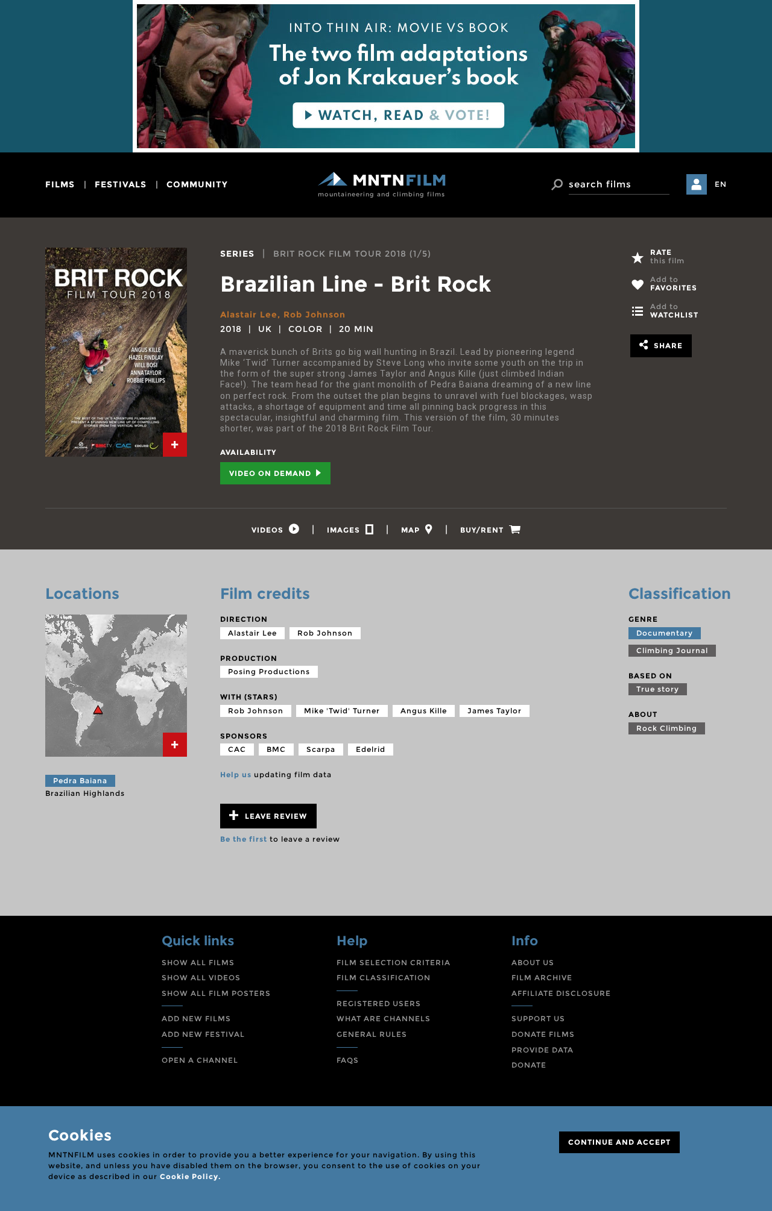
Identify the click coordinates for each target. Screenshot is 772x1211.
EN (721, 184)
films (60, 184)
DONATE (528, 1064)
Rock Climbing (666, 728)
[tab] (175, 445)
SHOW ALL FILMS (198, 962)
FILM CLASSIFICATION (384, 977)
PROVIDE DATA (542, 1049)
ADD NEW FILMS (196, 1018)
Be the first (243, 838)
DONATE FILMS (543, 1034)
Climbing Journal (672, 650)
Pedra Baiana (80, 780)
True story (657, 688)
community (197, 184)
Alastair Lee (248, 314)
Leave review (274, 816)
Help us (236, 774)
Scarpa (320, 749)
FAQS (348, 1060)
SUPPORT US (538, 1018)
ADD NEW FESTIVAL (203, 1034)
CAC (237, 749)
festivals (121, 184)
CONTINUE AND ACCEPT (619, 1142)
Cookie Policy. (190, 1176)
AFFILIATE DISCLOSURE (561, 993)
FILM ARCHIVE (541, 977)
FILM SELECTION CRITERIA (394, 962)
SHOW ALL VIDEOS (201, 977)
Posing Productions (269, 671)
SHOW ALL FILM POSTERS (216, 993)
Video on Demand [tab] (271, 473)
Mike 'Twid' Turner (342, 710)
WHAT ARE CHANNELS (384, 1018)
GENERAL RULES (372, 1034)
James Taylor (494, 710)
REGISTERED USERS (379, 1003)
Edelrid (370, 749)
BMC (276, 749)
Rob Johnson (314, 314)
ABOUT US (532, 962)
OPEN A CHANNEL (200, 1060)
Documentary (664, 632)
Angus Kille (423, 710)
